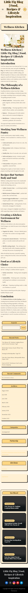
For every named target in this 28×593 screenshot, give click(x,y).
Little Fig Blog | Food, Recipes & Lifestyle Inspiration (14, 574)
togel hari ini (5, 476)
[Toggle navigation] (2, 9)
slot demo (4, 452)
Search (14, 323)
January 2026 (5, 410)
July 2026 (4, 394)
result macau (5, 454)
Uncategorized (6, 432)
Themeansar (14, 591)
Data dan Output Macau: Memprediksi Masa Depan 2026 (12, 558)
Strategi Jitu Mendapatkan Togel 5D (11, 353)
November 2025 (6, 414)
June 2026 (4, 398)
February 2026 (5, 406)
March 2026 (5, 402)
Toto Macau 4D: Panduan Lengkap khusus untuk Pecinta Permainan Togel (12, 508)
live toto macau (21, 452)
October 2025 (5, 418)
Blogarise (21, 588)
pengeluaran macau (12, 452)
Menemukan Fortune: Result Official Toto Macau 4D (13, 524)
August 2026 (5, 390)
